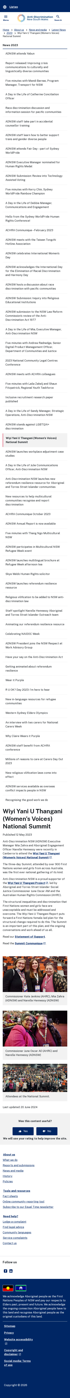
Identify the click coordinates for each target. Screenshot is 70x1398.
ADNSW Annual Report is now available (30, 523)
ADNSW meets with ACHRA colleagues (30, 374)
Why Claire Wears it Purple (22, 736)
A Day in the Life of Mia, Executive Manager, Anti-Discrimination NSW (33, 331)
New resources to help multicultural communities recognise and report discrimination (28, 500)
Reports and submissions (18, 1165)
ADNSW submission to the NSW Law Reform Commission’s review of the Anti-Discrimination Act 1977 (33, 315)
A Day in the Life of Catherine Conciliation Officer (32, 96)
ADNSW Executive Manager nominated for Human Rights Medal (32, 164)
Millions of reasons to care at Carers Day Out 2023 (34, 761)
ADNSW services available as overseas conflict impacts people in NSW (30, 788)
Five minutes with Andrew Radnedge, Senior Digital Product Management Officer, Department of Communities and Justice (33, 347)
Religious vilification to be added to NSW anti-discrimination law (34, 599)
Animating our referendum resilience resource (34, 624)
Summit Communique (30, 943)
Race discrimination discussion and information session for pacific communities (33, 110)
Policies (8, 1181)
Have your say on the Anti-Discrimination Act (34, 657)
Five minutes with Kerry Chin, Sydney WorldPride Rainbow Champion (29, 191)
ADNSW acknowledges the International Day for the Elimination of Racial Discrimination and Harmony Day (34, 271)
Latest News (59, 30)
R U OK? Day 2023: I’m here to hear (27, 689)
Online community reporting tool (23, 1201)
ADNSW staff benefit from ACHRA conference (27, 747)
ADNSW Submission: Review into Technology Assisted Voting (34, 178)
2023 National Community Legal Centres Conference (31, 362)
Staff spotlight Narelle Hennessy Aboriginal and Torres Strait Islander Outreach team (33, 612)
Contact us (10, 1243)
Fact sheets (10, 1196)
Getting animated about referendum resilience (28, 668)
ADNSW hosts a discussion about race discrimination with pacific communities (30, 286)
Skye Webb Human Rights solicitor (27, 574)
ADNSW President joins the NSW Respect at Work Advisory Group (33, 645)
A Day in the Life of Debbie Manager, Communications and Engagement (28, 205)
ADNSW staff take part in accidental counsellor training (29, 123)
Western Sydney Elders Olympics (26, 713)
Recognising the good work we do (26, 800)
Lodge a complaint (14, 1221)
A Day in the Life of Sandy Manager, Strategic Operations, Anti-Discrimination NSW (34, 413)
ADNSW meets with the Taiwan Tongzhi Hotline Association (30, 241)
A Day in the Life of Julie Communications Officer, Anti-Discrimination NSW (31, 467)
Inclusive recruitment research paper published (29, 399)
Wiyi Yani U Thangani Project (28, 883)
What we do (10, 1160)
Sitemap (9, 1326)
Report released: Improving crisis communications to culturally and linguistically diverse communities (27, 67)
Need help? (10, 1216)
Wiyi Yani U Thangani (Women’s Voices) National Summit (31, 440)
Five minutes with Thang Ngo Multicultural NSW (32, 535)
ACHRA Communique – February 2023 (29, 230)
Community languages (17, 1232)
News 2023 (10, 45)
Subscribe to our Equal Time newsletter (28, 1207)
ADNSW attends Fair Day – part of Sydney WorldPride (32, 150)
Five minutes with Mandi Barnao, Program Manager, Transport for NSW (32, 82)
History (7, 1176)
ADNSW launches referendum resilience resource (31, 585)
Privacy (9, 1332)
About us (19, 30)
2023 (9, 33)
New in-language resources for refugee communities (30, 701)
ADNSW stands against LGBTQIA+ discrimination (27, 426)
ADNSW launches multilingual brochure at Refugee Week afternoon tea (32, 562)
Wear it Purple (14, 680)
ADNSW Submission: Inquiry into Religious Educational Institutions (32, 300)
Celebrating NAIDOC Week (22, 634)
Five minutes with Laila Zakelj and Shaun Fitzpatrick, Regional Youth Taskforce (31, 385)
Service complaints (15, 1237)
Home (6, 30)
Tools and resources (16, 1190)
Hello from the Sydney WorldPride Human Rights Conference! (32, 218)
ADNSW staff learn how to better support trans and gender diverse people (32, 137)
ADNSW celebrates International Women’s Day (32, 255)
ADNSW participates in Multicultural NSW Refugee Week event (32, 548)
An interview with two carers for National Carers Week (31, 724)
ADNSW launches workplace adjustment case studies (34, 453)
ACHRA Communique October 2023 (27, 514)
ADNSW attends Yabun (19, 53)
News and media (38, 30)
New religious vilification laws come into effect (31, 774)
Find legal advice (13, 1227)
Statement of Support (30, 936)
